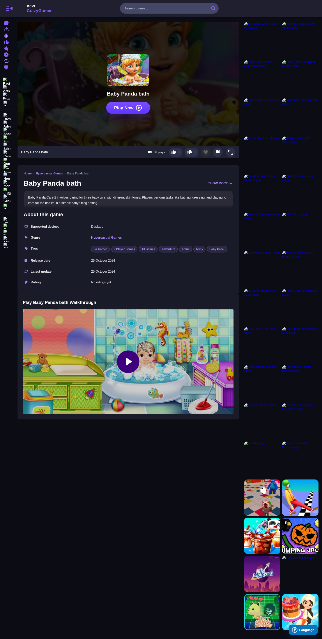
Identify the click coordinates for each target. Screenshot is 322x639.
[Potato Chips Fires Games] (300, 307)
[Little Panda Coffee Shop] (262, 536)
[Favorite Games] (6, 67)
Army (199, 249)
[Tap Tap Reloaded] (262, 421)
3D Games (148, 249)
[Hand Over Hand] (300, 574)
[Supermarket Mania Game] (262, 231)
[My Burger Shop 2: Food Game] (262, 307)
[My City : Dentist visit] (262, 154)
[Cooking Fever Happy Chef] (300, 612)
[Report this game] (218, 152)
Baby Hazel (217, 249)
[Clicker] (6, 199)
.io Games (100, 249)
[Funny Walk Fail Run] (300, 497)
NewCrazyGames (34, 8)
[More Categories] (6, 103)
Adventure (168, 249)
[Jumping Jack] (300, 536)
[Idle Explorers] (262, 574)
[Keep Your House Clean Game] (300, 40)
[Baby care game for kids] (262, 383)
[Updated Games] (6, 60)
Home (28, 173)
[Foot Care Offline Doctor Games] (300, 269)
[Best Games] (6, 35)
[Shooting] (6, 132)
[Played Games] (6, 54)
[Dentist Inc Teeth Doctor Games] (262, 192)
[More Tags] (6, 206)
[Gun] (6, 161)
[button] (230, 152)
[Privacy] (6, 245)
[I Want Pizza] (300, 231)
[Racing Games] (6, 81)
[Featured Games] (6, 48)
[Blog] (6, 219)
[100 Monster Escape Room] (262, 497)
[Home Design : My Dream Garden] (300, 78)
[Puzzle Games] (6, 96)
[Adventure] (6, 124)
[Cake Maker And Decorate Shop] (300, 345)
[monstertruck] (6, 184)
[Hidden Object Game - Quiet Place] (262, 78)
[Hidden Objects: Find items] (262, 116)
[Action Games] (6, 88)
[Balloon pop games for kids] (300, 116)
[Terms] (6, 232)
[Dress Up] (6, 117)
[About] (6, 238)
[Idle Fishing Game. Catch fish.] (262, 40)
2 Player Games (124, 249)
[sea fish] (262, 459)
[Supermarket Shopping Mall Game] (300, 421)
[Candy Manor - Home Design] (300, 383)
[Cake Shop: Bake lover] (300, 192)
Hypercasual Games (49, 173)
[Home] (6, 22)
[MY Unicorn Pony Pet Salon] (300, 154)
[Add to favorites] (206, 152)
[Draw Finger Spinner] (262, 269)
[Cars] (6, 154)
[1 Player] (6, 169)
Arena (185, 249)
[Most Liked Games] (6, 41)
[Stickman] (6, 147)
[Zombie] (6, 139)
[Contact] (6, 226)
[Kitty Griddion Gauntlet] (262, 612)
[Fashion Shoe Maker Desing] (300, 459)
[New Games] (6, 29)
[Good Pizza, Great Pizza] (262, 345)
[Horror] (6, 176)
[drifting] (6, 191)
